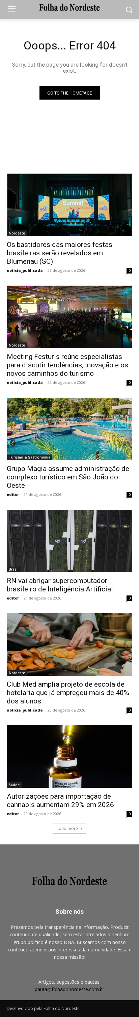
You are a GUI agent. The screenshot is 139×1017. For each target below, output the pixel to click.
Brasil (14, 569)
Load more (67, 828)
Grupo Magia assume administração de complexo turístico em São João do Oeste (68, 477)
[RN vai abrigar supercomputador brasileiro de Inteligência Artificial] (69, 541)
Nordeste (17, 233)
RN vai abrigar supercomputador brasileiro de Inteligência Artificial (60, 585)
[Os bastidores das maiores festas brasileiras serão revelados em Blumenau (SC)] (69, 205)
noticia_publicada (25, 270)
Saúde (14, 785)
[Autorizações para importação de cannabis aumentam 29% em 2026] (69, 756)
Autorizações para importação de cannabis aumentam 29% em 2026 (60, 800)
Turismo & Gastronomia (29, 457)
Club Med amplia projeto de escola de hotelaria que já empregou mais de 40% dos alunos (68, 692)
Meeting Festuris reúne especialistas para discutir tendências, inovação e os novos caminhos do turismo (67, 365)
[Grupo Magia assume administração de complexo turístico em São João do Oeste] (69, 429)
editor (13, 494)
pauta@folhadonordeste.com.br (69, 989)
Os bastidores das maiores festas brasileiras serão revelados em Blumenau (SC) (59, 253)
